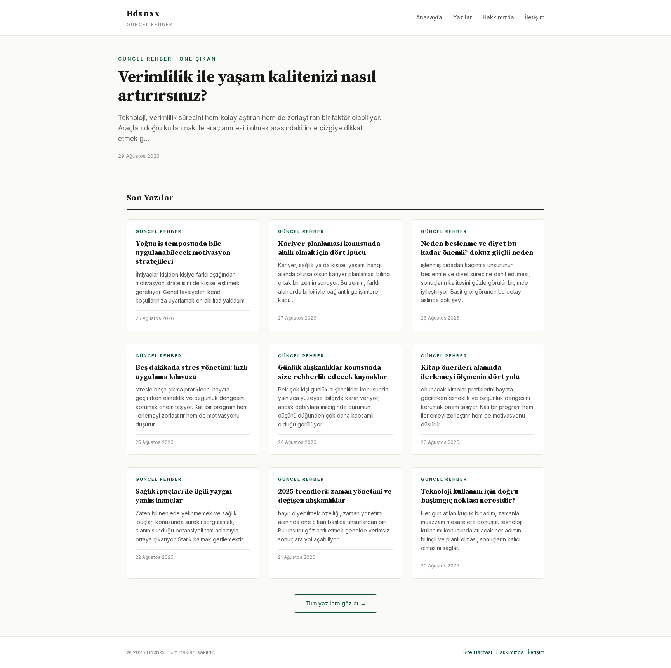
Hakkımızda (498, 17)
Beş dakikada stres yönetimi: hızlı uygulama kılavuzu (191, 372)
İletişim (534, 17)
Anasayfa (429, 17)
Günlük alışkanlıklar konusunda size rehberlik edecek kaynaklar (332, 372)
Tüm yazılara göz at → (335, 603)
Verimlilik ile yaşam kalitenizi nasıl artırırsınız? (247, 86)
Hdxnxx (150, 18)
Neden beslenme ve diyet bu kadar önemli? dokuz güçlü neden (477, 248)
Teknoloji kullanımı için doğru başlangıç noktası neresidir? (469, 496)
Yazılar (462, 17)
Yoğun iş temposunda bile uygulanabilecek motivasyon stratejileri (183, 252)
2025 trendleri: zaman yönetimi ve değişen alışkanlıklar (335, 496)
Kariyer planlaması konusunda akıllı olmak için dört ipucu (329, 248)
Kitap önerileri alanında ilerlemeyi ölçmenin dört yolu (470, 372)
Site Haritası (477, 652)
